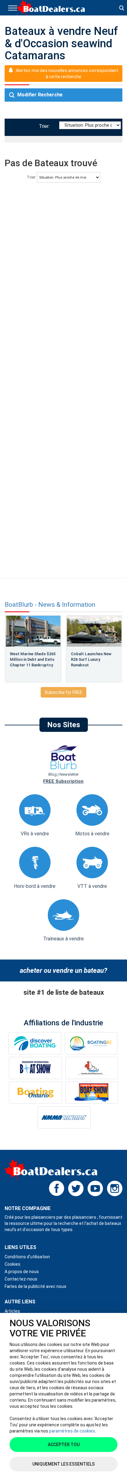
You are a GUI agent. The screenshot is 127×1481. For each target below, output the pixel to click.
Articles (12, 1311)
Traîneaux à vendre (63, 939)
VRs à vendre (35, 834)
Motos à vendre (92, 834)
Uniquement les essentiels (63, 1464)
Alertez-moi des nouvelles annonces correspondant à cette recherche (67, 73)
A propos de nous (22, 1271)
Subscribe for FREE (63, 692)
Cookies (12, 1264)
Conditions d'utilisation (27, 1256)
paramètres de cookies (72, 1430)
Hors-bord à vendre (34, 886)
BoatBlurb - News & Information (50, 604)
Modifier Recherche (39, 95)
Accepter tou (64, 1444)
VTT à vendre (92, 886)
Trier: (45, 126)
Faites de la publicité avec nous (35, 1286)
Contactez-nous (21, 1278)
